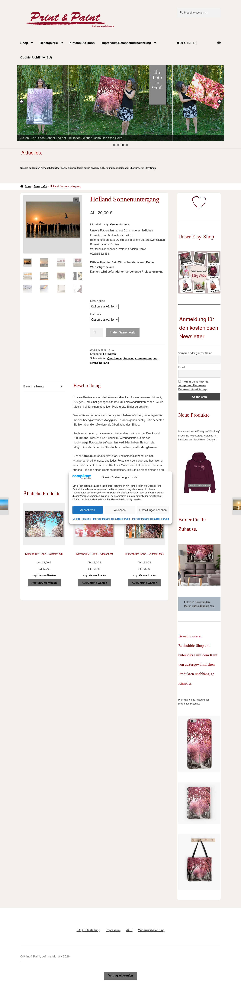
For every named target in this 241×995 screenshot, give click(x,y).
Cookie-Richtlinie (81, 519)
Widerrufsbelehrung (151, 930)
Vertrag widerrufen (120, 975)
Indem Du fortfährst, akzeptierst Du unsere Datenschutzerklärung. (193, 385)
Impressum (113, 930)
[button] (76, 200)
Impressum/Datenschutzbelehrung (111, 519)
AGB (129, 930)
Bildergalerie (49, 43)
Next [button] (219, 102)
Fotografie (40, 186)
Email (181, 367)
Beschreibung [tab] (33, 386)
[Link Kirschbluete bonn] (120, 103)
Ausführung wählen (44, 582)
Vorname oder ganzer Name (195, 353)
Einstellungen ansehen (153, 510)
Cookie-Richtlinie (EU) (36, 57)
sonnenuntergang (146, 358)
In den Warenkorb (122, 332)
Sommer (128, 358)
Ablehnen (120, 510)
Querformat (114, 358)
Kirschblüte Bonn (82, 43)
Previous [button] (21, 102)
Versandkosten (119, 224)
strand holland (99, 362)
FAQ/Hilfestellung (88, 930)
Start (28, 186)
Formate (95, 314)
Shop (24, 43)
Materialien (97, 301)
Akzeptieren (87, 510)
